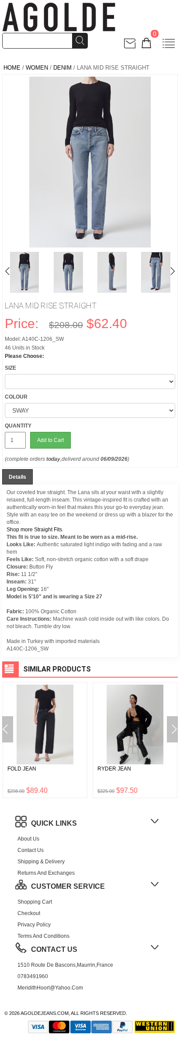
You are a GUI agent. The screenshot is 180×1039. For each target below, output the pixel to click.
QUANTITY (18, 426)
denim (62, 67)
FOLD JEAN (21, 769)
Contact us (30, 850)
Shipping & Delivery (41, 862)
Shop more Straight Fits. (35, 530)
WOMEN (37, 67)
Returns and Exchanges (46, 873)
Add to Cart (50, 440)
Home (12, 67)
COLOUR (16, 397)
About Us (28, 839)
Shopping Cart (34, 902)
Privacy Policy (34, 925)
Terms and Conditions (43, 936)
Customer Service (68, 886)
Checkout (28, 913)
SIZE (10, 368)
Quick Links (54, 823)
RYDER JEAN (114, 769)
